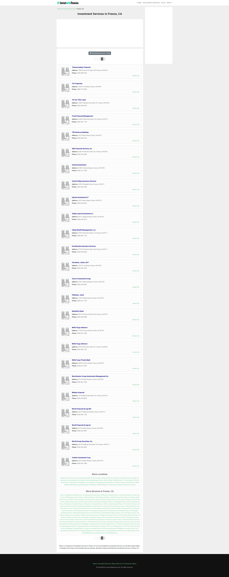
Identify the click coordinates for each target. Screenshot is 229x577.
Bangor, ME (88, 485)
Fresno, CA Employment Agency (106, 513)
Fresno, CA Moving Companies (105, 495)
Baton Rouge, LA (121, 482)
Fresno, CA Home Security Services (90, 499)
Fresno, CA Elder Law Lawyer (88, 528)
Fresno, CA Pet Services (104, 528)
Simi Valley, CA (110, 480)
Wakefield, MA (68, 485)
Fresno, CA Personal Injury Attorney (109, 506)
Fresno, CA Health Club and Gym (92, 522)
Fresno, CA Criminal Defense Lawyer (89, 519)
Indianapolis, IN (101, 482)
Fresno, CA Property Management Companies (87, 530)
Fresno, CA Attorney (133, 495)
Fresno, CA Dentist (85, 497)
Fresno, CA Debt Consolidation (99, 502)
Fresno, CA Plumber (120, 495)
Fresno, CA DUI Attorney (98, 497)
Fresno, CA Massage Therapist (70, 528)
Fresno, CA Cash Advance (81, 502)
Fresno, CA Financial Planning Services (114, 522)
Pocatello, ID (92, 482)
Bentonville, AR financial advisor (93, 478)
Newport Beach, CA (99, 480)
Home (139, 3)
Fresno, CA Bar (106, 499)
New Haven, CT (120, 480)
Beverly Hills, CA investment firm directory (115, 478)
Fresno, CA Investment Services (123, 515)
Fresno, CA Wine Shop (66, 502)
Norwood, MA (134, 482)
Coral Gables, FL (130, 480)
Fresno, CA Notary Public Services (129, 526)
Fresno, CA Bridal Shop (127, 530)
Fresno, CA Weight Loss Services (103, 515)
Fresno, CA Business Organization (87, 517)
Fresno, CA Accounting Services (108, 504)
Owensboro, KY (111, 482)
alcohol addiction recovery (127, 485)
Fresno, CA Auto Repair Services (96, 508)
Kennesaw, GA (75, 482)
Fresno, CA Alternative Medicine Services (86, 506)
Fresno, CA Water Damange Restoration (123, 524)
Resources (128, 564)
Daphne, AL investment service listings (72, 478)
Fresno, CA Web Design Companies (117, 508)
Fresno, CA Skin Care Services (84, 515)
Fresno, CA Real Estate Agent (76, 513)
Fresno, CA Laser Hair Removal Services (109, 517)
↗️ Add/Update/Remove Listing (100, 53)
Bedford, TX (106, 485)
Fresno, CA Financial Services (126, 519)
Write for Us (119, 564)
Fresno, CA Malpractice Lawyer (121, 528)
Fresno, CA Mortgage (115, 502)
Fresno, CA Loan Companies (110, 526)
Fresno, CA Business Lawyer (130, 517)
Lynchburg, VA (115, 485)
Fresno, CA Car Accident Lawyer (69, 519)
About (169, 3)
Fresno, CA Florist (91, 513)
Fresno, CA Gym (130, 522)
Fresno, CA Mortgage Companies (85, 524)
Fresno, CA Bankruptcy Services (69, 497)
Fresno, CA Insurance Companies (88, 504)
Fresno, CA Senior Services (71, 499)
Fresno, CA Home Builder (103, 524)
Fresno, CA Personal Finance (130, 502)
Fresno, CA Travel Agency (124, 513)
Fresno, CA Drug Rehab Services (111, 530)
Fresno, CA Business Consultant (69, 504)
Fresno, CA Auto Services (118, 499)
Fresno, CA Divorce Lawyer (109, 519)
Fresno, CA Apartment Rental (68, 495)
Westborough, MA (78, 485)
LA (128, 482)
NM (101, 485)
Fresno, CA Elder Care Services (115, 497)
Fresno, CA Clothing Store (76, 510)
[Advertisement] (100, 33)
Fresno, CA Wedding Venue (109, 533)
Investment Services (151, 3)
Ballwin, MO (95, 485)
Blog (163, 3)
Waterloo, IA (84, 482)
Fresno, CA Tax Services (126, 504)
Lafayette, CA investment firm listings (82, 480)
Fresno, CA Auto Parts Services (77, 508)
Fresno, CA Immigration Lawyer (94, 510)
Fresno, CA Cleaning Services (86, 495)
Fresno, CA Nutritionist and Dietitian (114, 510)
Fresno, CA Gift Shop (133, 499)
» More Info (135, 76)
